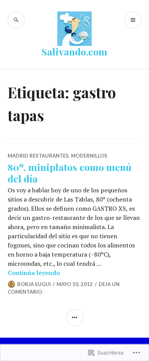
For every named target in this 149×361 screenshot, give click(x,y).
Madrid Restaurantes (38, 156)
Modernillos (89, 156)
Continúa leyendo (34, 272)
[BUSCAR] (16, 20)
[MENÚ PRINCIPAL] (133, 20)
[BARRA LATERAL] (74, 317)
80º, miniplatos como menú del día (69, 173)
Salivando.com (74, 51)
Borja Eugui (34, 284)
